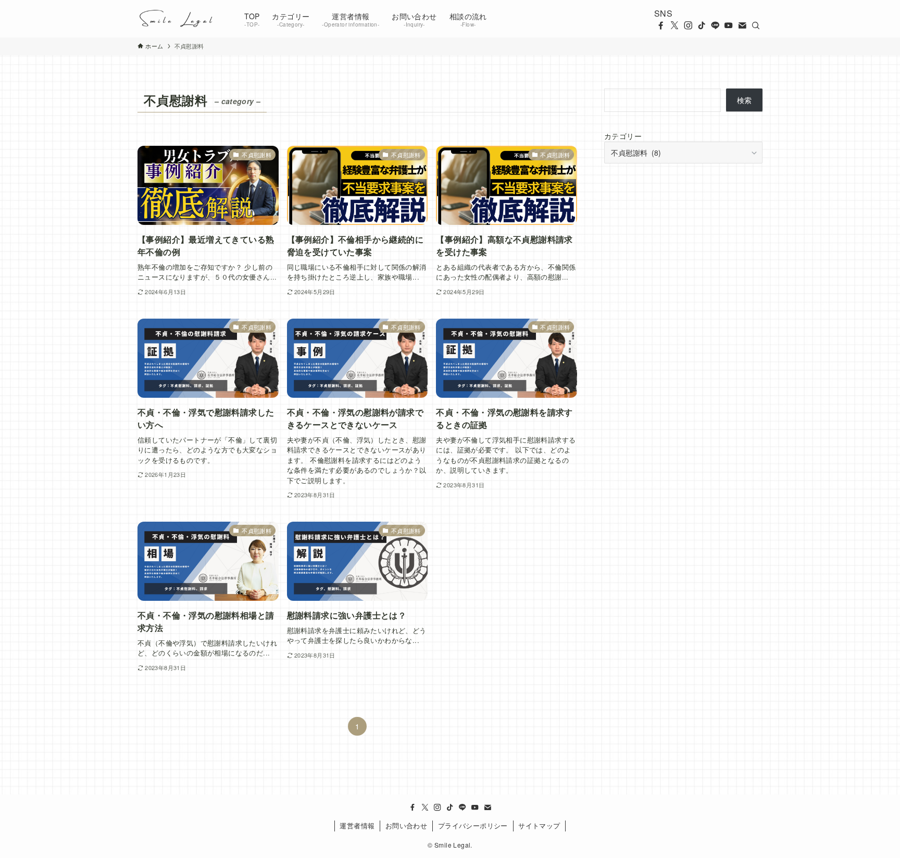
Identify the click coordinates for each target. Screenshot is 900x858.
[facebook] (661, 25)
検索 (744, 100)
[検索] (756, 25)
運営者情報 (357, 825)
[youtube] (728, 25)
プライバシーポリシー (473, 825)
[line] (715, 25)
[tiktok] (701, 25)
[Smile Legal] (177, 18)
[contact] (742, 25)
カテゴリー (623, 136)
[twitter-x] (674, 25)
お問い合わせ (406, 825)
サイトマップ (539, 825)
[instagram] (688, 25)
